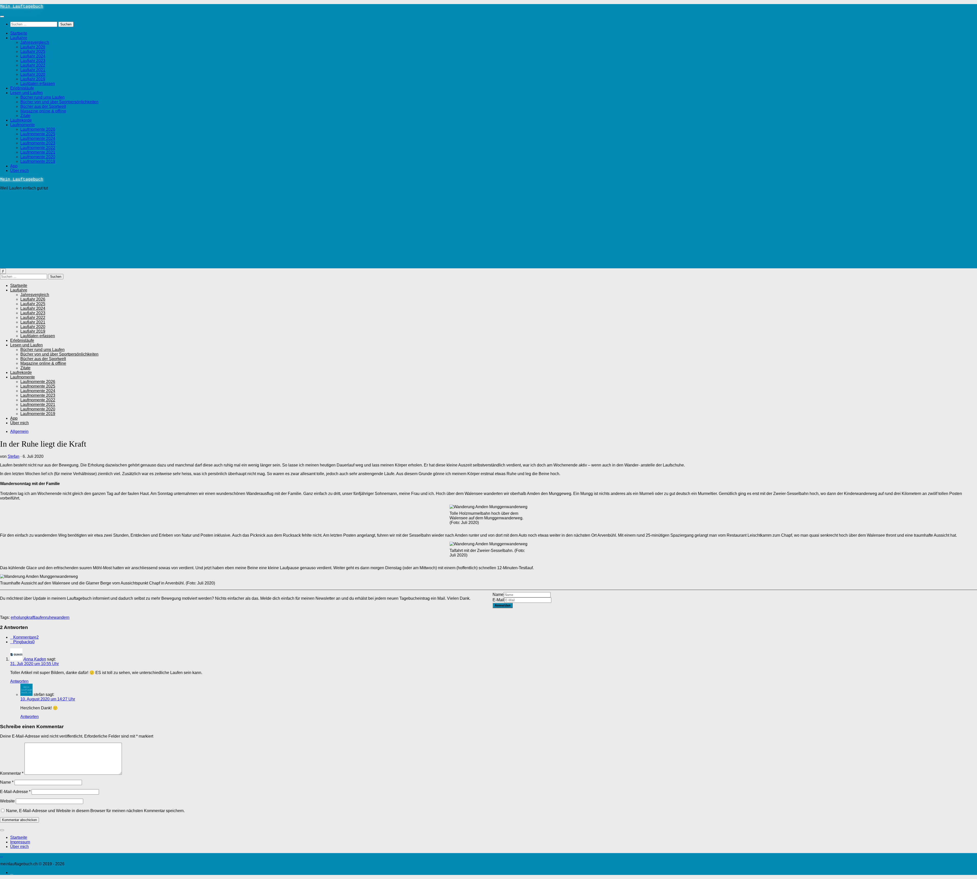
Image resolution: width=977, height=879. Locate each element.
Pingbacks (24, 642)
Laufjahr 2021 (32, 70)
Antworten (19, 681)
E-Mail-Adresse (15, 791)
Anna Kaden (34, 659)
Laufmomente (22, 125)
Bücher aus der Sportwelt (43, 106)
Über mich (19, 170)
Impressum (20, 842)
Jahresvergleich (34, 42)
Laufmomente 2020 (37, 157)
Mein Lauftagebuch (21, 6)
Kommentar (11, 773)
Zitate (25, 115)
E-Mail (498, 600)
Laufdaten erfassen (37, 83)
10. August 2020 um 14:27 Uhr (47, 699)
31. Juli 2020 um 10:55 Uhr (34, 664)
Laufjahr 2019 (32, 79)
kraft (30, 617)
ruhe (50, 617)
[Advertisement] (488, 230)
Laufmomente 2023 (37, 143)
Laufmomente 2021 (37, 152)
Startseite (18, 33)
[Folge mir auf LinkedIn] (11, 872)
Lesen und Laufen (26, 93)
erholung (19, 617)
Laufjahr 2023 (32, 60)
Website (7, 801)
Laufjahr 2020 (32, 74)
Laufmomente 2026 (37, 129)
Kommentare (26, 637)
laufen (40, 617)
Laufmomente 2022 (37, 147)
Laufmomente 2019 (37, 161)
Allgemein (19, 431)
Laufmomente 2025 (37, 134)
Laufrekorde (21, 120)
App (14, 166)
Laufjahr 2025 (32, 51)
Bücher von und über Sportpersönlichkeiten (59, 102)
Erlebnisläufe (22, 88)
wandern (61, 617)
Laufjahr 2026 (32, 47)
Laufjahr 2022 (32, 65)
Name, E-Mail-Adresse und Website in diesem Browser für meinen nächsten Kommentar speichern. (95, 811)
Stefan (13, 456)
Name (498, 594)
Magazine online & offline (43, 111)
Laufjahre (18, 38)
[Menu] (2, 16)
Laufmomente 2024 (37, 138)
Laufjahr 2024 (32, 56)
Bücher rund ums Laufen (42, 97)
